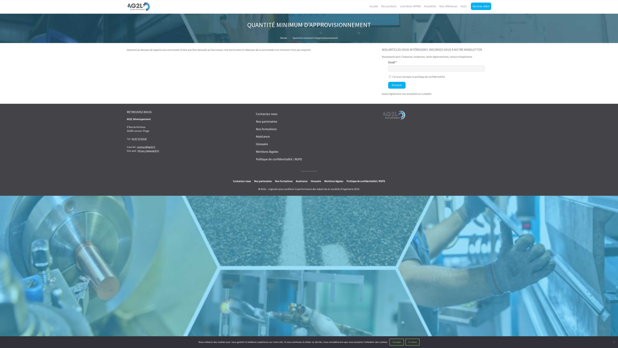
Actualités (430, 6)
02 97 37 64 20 (139, 138)
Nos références (448, 6)
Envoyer (397, 85)
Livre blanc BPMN (410, 6)
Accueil (374, 6)
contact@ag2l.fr (146, 147)
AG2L (464, 6)
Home (283, 37)
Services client (481, 6)
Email (391, 62)
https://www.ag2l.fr (148, 150)
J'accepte (396, 342)
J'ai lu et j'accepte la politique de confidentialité (418, 76)
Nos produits (389, 6)
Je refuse (412, 342)
